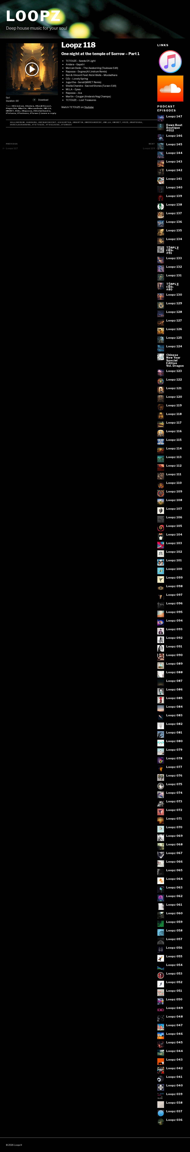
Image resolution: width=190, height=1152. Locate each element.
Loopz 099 (174, 577)
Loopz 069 (174, 835)
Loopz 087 (174, 680)
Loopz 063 (174, 887)
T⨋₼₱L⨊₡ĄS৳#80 (172, 287)
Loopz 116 (174, 431)
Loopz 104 (174, 534)
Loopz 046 (174, 1033)
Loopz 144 (174, 153)
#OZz (17, 111)
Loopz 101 (174, 560)
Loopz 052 (174, 982)
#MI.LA (47, 108)
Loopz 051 (174, 990)
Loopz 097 (174, 594)
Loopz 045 (174, 1042)
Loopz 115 (174, 439)
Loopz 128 (174, 311)
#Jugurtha (11, 108)
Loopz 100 (174, 569)
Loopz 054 (174, 965)
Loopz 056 (174, 947)
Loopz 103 (174, 543)
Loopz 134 (174, 239)
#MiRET (10, 111)
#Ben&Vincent (43, 106)
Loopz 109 (174, 491)
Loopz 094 (174, 620)
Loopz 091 (174, 646)
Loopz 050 (174, 999)
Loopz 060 (174, 913)
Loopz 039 (174, 1094)
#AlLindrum (18, 106)
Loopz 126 (174, 329)
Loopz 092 (174, 637)
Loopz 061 (174, 904)
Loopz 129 (174, 303)
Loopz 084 (174, 706)
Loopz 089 (174, 663)
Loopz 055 (174, 956)
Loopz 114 (174, 448)
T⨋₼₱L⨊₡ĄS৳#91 (172, 250)
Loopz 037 (174, 1111)
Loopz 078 (174, 758)
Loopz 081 (174, 732)
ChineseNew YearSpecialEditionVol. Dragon (175, 360)
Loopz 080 (174, 741)
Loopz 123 (174, 371)
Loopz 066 (174, 861)
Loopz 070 (174, 827)
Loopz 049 (174, 1008)
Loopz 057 (174, 939)
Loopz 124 (174, 346)
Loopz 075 (174, 784)
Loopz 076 (174, 775)
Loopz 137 (174, 213)
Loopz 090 (174, 655)
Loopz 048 (174, 1016)
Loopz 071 (174, 818)
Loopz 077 (174, 767)
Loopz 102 (174, 551)
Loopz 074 (174, 792)
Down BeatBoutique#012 (174, 128)
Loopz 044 (174, 1051)
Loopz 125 (174, 337)
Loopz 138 (174, 204)
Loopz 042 (174, 1068)
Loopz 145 (174, 144)
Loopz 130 (174, 294)
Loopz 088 (174, 672)
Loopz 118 (174, 414)
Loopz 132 (174, 266)
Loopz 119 (174, 405)
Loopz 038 (174, 1102)
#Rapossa (27, 111)
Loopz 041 (174, 1076)
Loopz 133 (174, 258)
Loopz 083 (174, 715)
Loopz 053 (174, 973)
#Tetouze (11, 113)
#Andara (29, 106)
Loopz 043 (174, 1059)
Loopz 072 (174, 810)
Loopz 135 (174, 230)
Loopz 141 (174, 178)
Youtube (89, 107)
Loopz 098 (174, 586)
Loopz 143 (174, 161)
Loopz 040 (174, 1085)
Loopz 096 (174, 603)
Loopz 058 (174, 930)
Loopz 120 (174, 396)
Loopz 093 (174, 629)
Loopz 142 (174, 170)
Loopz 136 (174, 221)
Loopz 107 (174, 508)
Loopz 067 (174, 853)
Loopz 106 (174, 517)
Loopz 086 (174, 689)
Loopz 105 (174, 525)
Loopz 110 (174, 482)
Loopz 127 (174, 320)
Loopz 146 (174, 135)
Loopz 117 (174, 422)
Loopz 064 (174, 878)
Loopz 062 (174, 896)
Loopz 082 (174, 723)
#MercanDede (35, 108)
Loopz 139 (174, 196)
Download (43, 100)
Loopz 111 (173, 474)
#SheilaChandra (42, 111)
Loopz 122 (174, 379)
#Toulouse (23, 113)
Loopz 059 (174, 921)
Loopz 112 (174, 465)
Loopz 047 (174, 1025)
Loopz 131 (174, 275)
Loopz (33, 16)
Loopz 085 (174, 698)
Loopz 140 (174, 187)
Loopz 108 (174, 500)
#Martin (22, 108)
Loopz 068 (174, 844)
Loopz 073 (174, 801)
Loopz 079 (174, 749)
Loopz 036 (174, 1119)
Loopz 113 (174, 457)
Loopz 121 (174, 388)
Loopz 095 (174, 612)
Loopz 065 (174, 870)
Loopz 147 (174, 116)
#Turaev (34, 113)
